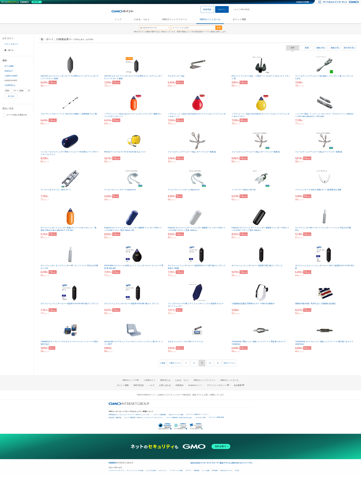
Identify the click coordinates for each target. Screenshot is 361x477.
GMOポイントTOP (131, 380)
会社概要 (238, 385)
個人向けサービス (226, 470)
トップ (118, 19)
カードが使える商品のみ (17, 115)
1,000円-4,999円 (11, 76)
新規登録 (207, 9)
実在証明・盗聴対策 (115, 417)
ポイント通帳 (239, 19)
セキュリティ (163, 470)
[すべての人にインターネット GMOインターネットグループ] (341, 2)
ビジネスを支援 (151, 470)
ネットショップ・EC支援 (135, 470)
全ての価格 (9, 66)
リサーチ (188, 470)
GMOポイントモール (210, 19)
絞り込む (11, 96)
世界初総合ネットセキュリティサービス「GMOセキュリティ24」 (129, 414)
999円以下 (9, 71)
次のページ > (229, 363)
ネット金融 (205, 470)
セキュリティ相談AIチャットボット (197, 414)
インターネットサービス (116, 470)
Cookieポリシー (195, 385)
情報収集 (196, 470)
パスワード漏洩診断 (159, 414)
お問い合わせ (165, 385)
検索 (219, 28)
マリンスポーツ (11, 44)
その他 (237, 470)
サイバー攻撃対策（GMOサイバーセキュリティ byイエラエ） (143, 417)
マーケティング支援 (176, 470)
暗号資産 (215, 470)
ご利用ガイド (149, 380)
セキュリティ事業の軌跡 (216, 417)
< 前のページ (174, 363)
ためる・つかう (142, 19)
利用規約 (179, 385)
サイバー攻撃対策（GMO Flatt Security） (179, 417)
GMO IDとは (165, 380)
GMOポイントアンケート (174, 19)
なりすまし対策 (201, 417)
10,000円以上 (10, 85)
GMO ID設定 (245, 9)
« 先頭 (162, 363)
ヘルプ (235, 9)
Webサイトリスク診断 (176, 414)
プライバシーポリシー (216, 385)
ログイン (222, 9)
